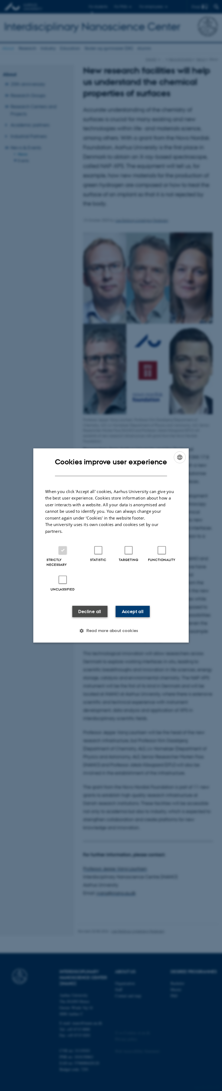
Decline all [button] (89, 611)
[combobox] (179, 457)
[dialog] (111, 545)
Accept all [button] (133, 611)
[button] (111, 630)
